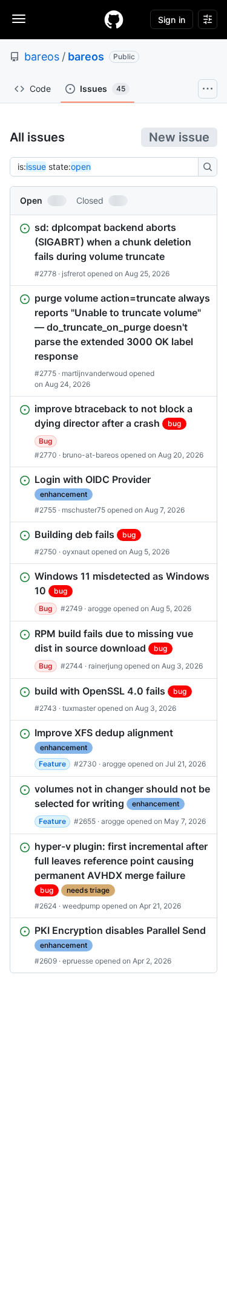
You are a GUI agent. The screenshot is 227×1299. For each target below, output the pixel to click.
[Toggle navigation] (19, 19)
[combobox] (107, 167)
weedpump (81, 905)
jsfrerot (73, 273)
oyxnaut (76, 551)
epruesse (77, 960)
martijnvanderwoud (94, 373)
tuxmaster (79, 708)
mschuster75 (83, 509)
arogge (99, 608)
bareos (41, 56)
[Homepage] (113, 19)
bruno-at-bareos (90, 454)
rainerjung (105, 665)
